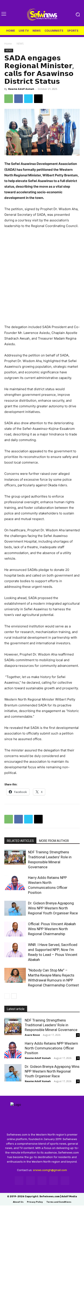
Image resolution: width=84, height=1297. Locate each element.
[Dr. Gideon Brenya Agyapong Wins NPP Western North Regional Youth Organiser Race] (15, 908)
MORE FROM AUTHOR (54, 841)
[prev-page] (7, 996)
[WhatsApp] (8, 98)
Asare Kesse (32, 1034)
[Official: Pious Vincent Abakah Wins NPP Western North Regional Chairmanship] (15, 929)
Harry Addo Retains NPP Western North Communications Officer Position (51, 1048)
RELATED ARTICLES (20, 841)
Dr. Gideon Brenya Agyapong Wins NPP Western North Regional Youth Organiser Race (53, 908)
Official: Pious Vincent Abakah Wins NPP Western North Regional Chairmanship (52, 929)
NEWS (20, 43)
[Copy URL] (38, 98)
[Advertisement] (42, 278)
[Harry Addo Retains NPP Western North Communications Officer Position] (15, 882)
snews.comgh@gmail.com (50, 1170)
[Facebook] (18, 98)
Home (8, 43)
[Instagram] (30, 1180)
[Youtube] (65, 1180)
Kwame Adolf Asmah (21, 88)
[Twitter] (28, 98)
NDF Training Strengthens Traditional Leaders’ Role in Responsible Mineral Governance (51, 1025)
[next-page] (14, 996)
